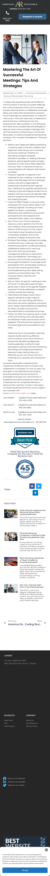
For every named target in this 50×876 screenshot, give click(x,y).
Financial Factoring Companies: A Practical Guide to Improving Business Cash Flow (32, 536)
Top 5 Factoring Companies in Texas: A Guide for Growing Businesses (32, 560)
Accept (25, 870)
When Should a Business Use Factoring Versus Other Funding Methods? (33, 512)
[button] (46, 850)
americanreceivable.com (19, 393)
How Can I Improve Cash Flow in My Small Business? (32, 586)
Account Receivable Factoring (18, 96)
